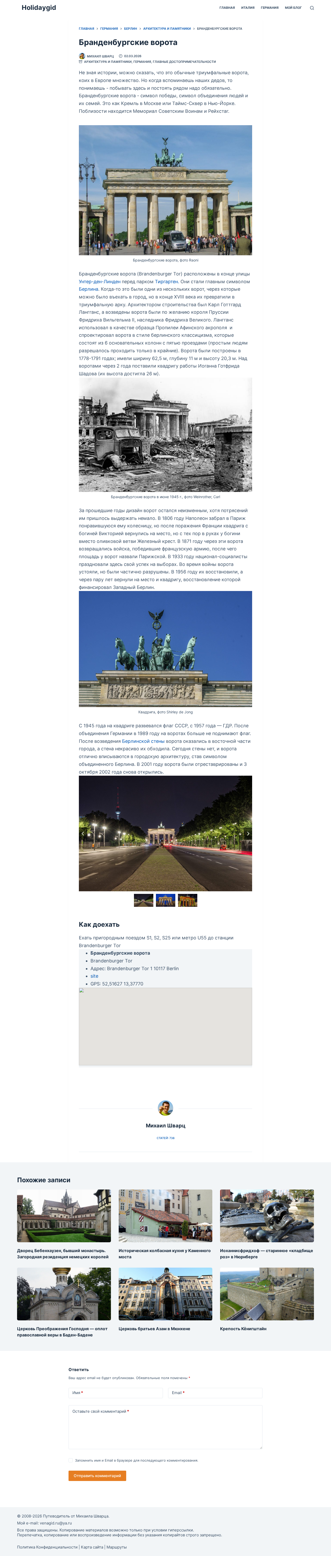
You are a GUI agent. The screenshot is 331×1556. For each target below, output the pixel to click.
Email (178, 1392)
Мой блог (293, 8)
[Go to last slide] (83, 833)
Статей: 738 (166, 1138)
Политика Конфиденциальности (47, 1547)
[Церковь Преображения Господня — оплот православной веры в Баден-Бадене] (64, 1294)
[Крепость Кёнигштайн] (267, 1294)
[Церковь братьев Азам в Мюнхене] (166, 1294)
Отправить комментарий (97, 1475)
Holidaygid (39, 7)
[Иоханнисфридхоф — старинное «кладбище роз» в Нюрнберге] (267, 1216)
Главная (227, 8)
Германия (270, 8)
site (94, 976)
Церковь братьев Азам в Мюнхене (154, 1328)
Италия (247, 8)
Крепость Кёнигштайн (243, 1328)
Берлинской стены (143, 741)
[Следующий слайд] (248, 833)
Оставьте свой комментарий (100, 1411)
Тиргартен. (167, 281)
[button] (143, 900)
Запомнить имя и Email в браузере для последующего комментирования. (136, 1460)
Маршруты (117, 1547)
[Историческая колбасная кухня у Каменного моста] (166, 1216)
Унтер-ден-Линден (100, 281)
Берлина (88, 289)
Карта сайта (92, 1547)
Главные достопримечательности (184, 62)
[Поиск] (312, 8)
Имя (77, 1392)
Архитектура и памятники (108, 62)
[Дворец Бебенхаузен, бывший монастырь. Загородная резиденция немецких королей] (64, 1216)
